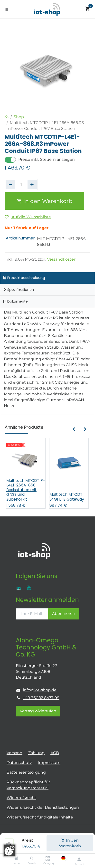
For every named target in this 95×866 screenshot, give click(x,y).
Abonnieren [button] (63, 613)
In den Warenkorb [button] (47, 201)
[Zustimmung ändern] (9, 850)
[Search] (31, 858)
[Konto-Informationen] (79, 859)
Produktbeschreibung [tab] (25, 277)
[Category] (47, 858)
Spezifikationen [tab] (20, 289)
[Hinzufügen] (32, 184)
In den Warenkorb (70, 843)
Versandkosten (61, 259)
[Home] (16, 858)
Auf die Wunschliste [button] (31, 217)
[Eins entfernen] (10, 184)
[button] (73, 429)
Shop (19, 116)
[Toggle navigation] (7, 9)
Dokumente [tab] (17, 301)
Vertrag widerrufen (38, 711)
